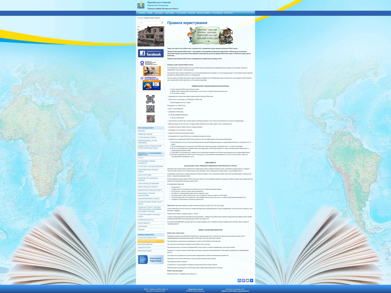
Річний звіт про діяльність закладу (148, 179)
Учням (150, 13)
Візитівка (141, 131)
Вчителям (169, 13)
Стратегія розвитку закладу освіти (149, 215)
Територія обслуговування (148, 183)
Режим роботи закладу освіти (150, 190)
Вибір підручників (145, 251)
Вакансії (141, 229)
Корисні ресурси (144, 247)
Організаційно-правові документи (146, 162)
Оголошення (217, 13)
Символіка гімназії (145, 134)
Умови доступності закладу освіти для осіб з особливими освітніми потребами (149, 209)
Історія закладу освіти (147, 137)
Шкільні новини (203, 13)
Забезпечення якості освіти (148, 198)
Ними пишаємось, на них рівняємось (147, 142)
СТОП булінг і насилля (186, 13)
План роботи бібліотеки (147, 238)
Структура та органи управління (150, 166)
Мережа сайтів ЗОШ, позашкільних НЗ (235, 291)
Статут (141, 158)
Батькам (159, 13)
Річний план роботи (145, 220)
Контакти (228, 13)
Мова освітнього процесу (148, 187)
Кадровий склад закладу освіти (148, 171)
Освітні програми (144, 175)
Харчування (142, 226)
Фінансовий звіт (144, 223)
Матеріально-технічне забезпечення (146, 194)
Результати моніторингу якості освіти (150, 203)
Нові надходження (145, 244)
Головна (141, 13)
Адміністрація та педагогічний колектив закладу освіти (149, 147)
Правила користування (147, 241)
